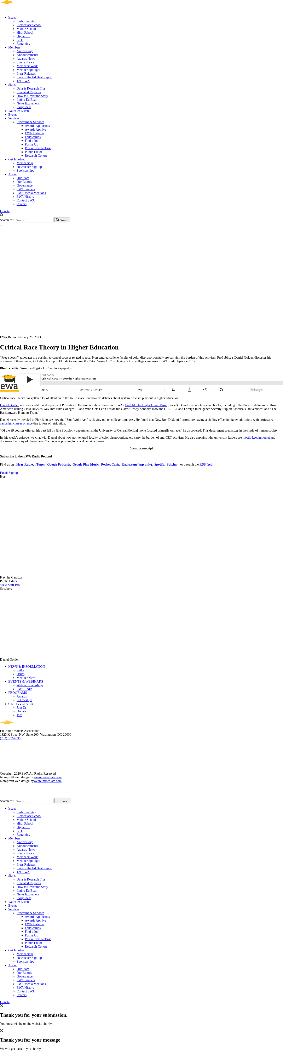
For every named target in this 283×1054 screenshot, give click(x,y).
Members (14, 47)
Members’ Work (27, 66)
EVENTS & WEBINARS (25, 681)
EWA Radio (24, 689)
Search (63, 220)
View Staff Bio (10, 585)
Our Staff (23, 178)
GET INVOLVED (20, 704)
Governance (25, 185)
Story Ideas (24, 107)
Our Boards (24, 181)
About (12, 174)
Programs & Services (30, 122)
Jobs (19, 715)
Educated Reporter (29, 92)
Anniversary (25, 51)
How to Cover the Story (32, 96)
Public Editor (33, 152)
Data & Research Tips (31, 88)
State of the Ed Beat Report (34, 77)
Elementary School (29, 25)
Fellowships (33, 137)
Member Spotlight (28, 70)
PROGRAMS (17, 692)
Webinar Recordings (30, 685)
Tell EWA (23, 81)
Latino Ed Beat (26, 99)
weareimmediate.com (48, 777)
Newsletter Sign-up (29, 167)
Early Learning (26, 21)
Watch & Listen (18, 111)
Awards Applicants (37, 125)
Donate (5, 211)
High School (25, 32)
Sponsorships (25, 170)
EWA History (25, 196)
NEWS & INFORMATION (26, 666)
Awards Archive (35, 129)
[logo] (18, 10)
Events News (25, 62)
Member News (26, 677)
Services (13, 118)
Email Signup (9, 472)
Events (12, 114)
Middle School (26, 28)
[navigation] (1, 225)
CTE (20, 40)
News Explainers (28, 103)
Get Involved (16, 159)
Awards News (26, 58)
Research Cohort (36, 155)
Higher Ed (23, 36)
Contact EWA (26, 200)
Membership (25, 163)
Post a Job (31, 144)
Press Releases (26, 73)
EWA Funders (26, 189)
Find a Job (32, 140)
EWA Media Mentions (31, 193)
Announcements (27, 55)
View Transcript (141, 448)
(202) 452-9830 (10, 738)
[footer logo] (18, 727)
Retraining (23, 43)
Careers (22, 204)
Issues (12, 17)
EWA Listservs (34, 133)
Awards (22, 696)
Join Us (22, 707)
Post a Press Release (38, 148)
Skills (12, 84)
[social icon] (4, 746)
